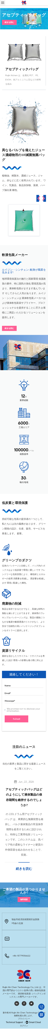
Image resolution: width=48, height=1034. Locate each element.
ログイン (24, 1026)
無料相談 (24, 899)
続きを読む (9, 22)
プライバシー (24, 1019)
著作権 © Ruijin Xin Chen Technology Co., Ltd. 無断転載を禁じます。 (24, 1014)
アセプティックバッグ (22, 69)
